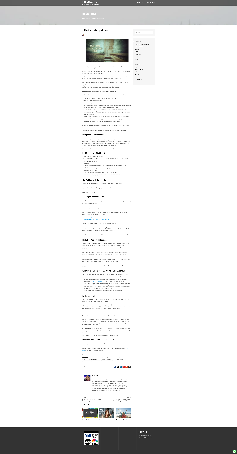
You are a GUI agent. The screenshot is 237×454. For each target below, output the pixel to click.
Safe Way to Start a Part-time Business (91, 359)
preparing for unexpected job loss (111, 357)
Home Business (97, 354)
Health (136, 59)
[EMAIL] (129, 367)
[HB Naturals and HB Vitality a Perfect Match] (90, 413)
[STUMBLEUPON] (126, 367)
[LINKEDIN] (121, 367)
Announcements (139, 46)
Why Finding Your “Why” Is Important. (123, 420)
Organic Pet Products (140, 67)
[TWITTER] (118, 367)
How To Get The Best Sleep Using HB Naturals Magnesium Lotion (92, 399)
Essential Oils (138, 54)
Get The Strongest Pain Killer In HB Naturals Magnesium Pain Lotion (122, 399)
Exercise (137, 57)
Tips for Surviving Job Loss (121, 359)
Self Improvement (139, 72)
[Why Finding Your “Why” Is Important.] (123, 413)
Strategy (137, 77)
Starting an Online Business (107, 359)
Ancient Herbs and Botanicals (142, 44)
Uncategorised (138, 79)
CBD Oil (136, 52)
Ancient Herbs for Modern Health (90, 4)
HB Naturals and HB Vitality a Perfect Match (89, 420)
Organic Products (139, 69)
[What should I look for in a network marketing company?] (106, 413)
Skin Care (137, 74)
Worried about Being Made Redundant (91, 361)
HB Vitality (89, 2)
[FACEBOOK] (115, 367)
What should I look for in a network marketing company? (106, 420)
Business (92, 354)
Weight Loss (138, 82)
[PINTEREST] (124, 367)
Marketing (137, 64)
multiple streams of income (95, 357)
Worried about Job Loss (107, 361)
